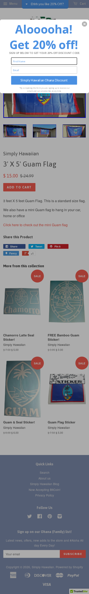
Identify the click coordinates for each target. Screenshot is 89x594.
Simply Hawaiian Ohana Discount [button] (44, 80)
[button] (84, 23)
